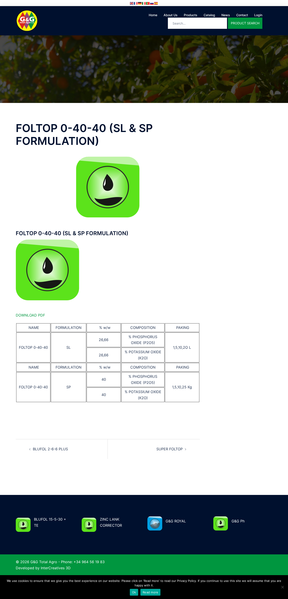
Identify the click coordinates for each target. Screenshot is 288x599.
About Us (171, 15)
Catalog (209, 15)
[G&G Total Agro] (27, 20)
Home (153, 15)
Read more (150, 592)
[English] (132, 3)
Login (258, 15)
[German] (140, 3)
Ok (134, 592)
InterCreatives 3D (56, 568)
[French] (136, 3)
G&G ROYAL (176, 521)
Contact (242, 15)
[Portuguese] (148, 3)
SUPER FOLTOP (169, 449)
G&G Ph (238, 521)
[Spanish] (156, 3)
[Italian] (144, 3)
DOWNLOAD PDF (30, 315)
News (225, 15)
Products (190, 15)
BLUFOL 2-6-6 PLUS (50, 449)
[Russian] (152, 3)
